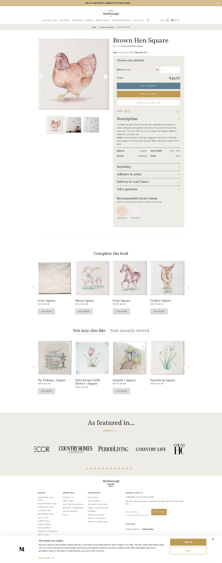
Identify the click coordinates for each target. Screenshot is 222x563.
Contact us (68, 497)
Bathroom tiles (45, 514)
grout (151, 137)
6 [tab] (107, 469)
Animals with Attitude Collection (132, 46)
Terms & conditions (98, 522)
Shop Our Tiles (50, 21)
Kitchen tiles (44, 511)
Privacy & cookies (97, 518)
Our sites (130, 524)
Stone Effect (44, 528)
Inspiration (77, 21)
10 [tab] (123, 469)
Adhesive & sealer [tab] (129, 174)
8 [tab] (115, 469)
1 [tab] (87, 469)
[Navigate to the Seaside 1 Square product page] (130, 358)
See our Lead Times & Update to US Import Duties (107, 3)
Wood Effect (44, 524)
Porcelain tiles (46, 507)
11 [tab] (127, 469)
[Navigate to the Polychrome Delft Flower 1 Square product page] (92, 358)
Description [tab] (127, 119)
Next (105, 77)
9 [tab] (119, 469)
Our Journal (94, 501)
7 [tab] (111, 469)
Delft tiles (43, 535)
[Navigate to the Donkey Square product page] (167, 278)
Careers (92, 511)
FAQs (65, 515)
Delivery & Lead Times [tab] (133, 181)
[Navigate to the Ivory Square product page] (55, 278)
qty (157, 69)
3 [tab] (95, 469)
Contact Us (138, 21)
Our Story (64, 21)
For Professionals (121, 21)
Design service (70, 511)
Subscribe (159, 512)
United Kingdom (132, 529)
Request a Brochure (73, 508)
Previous (41, 77)
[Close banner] (213, 539)
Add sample (46, 311)
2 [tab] (91, 469)
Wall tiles (43, 518)
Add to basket (148, 85)
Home (94, 27)
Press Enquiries (96, 515)
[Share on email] (129, 111)
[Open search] (148, 20)
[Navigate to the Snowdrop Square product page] (167, 358)
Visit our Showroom (73, 504)
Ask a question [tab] (127, 189)
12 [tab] (131, 469)
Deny (188, 550)
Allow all (188, 542)
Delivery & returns (98, 504)
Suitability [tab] (124, 167)
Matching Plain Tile (148, 103)
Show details (44, 558)
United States (147, 529)
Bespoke (89, 21)
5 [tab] (103, 469)
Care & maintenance (98, 508)
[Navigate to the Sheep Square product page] (92, 278)
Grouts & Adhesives (47, 531)
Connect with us (134, 493)
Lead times (68, 501)
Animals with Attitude (106, 27)
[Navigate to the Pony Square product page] (130, 278)
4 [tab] (99, 469)
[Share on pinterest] (125, 111)
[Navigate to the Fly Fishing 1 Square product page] (55, 358)
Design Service (103, 21)
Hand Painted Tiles (47, 504)
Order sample (148, 94)
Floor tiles (43, 521)
